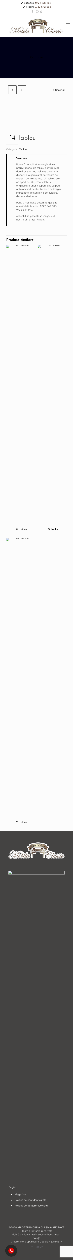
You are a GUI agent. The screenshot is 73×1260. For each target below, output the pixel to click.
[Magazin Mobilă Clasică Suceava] (36, 25)
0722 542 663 (43, 6)
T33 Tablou (20, 822)
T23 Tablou (20, 529)
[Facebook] (32, 11)
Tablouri (23, 149)
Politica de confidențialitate (30, 1199)
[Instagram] (37, 11)
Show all (60, 89)
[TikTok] (41, 11)
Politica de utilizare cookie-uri (32, 1205)
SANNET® (56, 1241)
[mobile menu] (68, 22)
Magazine (20, 1194)
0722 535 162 (43, 2)
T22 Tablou (52, 529)
